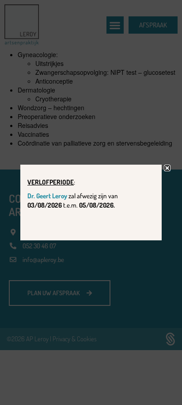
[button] (167, 168)
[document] (91, 202)
